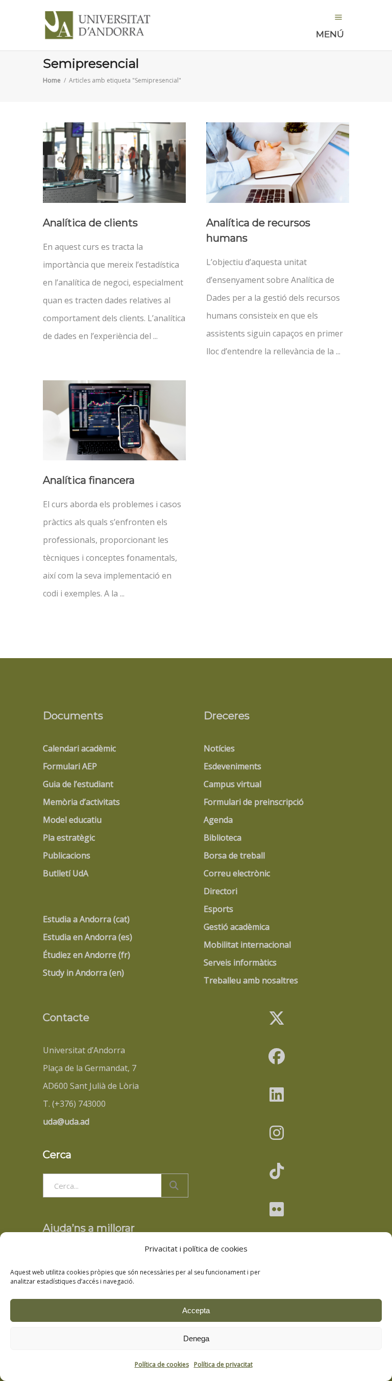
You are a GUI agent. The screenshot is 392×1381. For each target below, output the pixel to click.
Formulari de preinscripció (254, 801)
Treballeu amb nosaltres (251, 980)
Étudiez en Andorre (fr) (86, 954)
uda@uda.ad (66, 1121)
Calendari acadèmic (79, 748)
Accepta (196, 1310)
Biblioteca (222, 837)
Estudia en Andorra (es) (87, 937)
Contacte (66, 1017)
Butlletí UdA (65, 873)
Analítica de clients (90, 223)
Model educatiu (72, 819)
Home (52, 80)
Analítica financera (89, 480)
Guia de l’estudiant (78, 784)
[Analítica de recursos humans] (277, 162)
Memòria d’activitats (81, 801)
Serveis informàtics (240, 962)
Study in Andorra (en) (83, 972)
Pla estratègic (69, 837)
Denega (196, 1338)
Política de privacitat (223, 1364)
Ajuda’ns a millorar (89, 1228)
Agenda (218, 819)
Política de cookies (162, 1364)
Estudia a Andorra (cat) (86, 919)
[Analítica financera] (114, 420)
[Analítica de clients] (114, 162)
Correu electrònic (237, 873)
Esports (218, 909)
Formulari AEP (70, 766)
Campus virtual (232, 784)
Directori (220, 891)
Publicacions (66, 855)
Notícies (219, 748)
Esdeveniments (232, 766)
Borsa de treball (234, 855)
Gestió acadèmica (237, 926)
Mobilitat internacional (247, 944)
